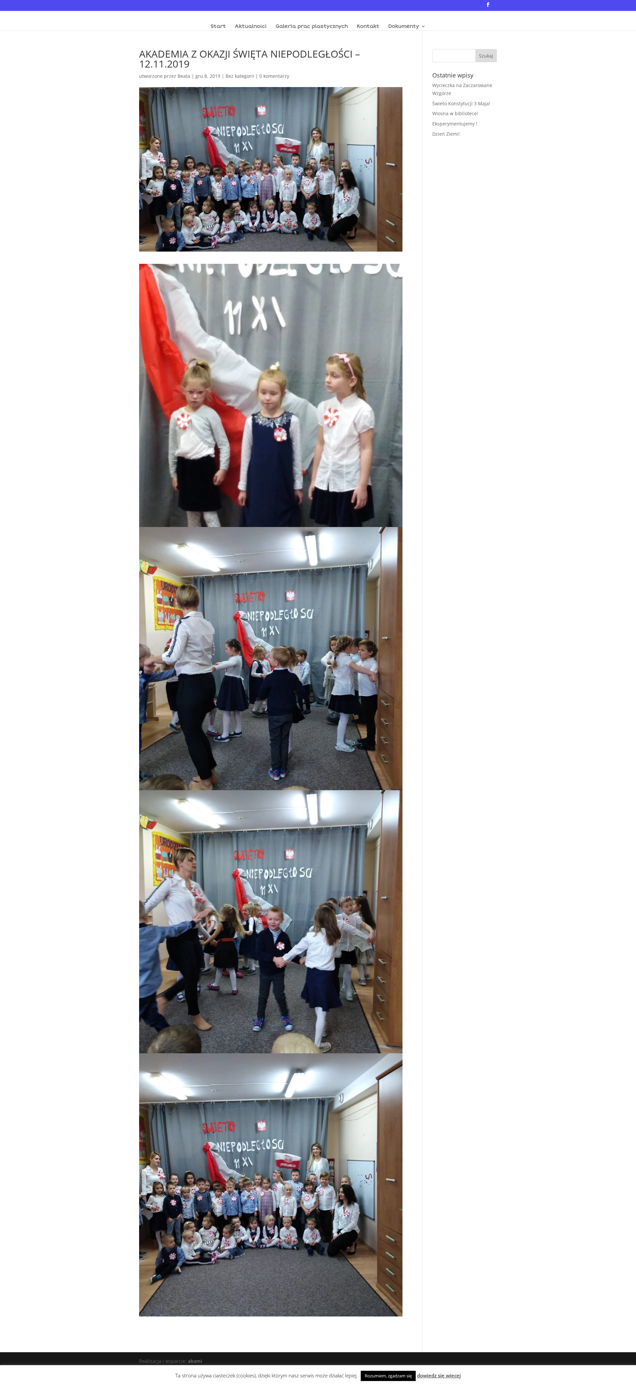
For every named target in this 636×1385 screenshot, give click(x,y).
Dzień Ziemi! (446, 134)
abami (195, 1361)
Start (218, 26)
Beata (184, 76)
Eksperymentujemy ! (454, 123)
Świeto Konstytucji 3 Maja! (461, 103)
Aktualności (251, 26)
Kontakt (368, 26)
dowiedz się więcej (439, 1375)
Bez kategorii (240, 76)
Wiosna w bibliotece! (455, 113)
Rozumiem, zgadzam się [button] (388, 1376)
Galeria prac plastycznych (312, 26)
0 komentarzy (274, 76)
